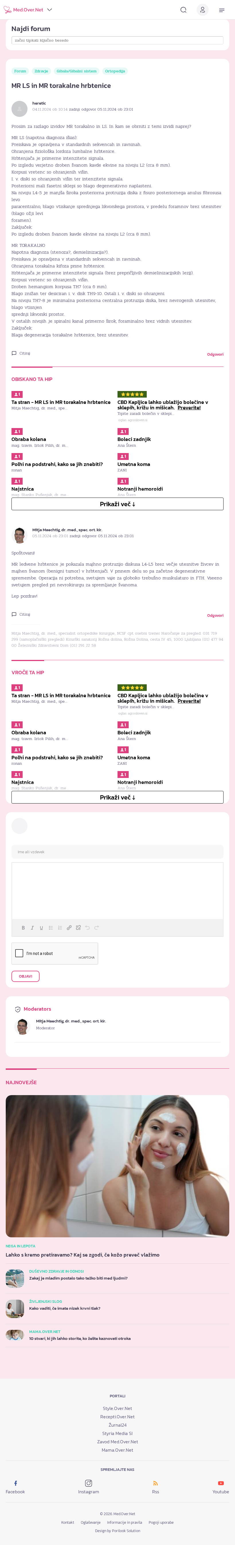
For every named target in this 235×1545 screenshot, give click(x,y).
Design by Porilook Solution (117, 1531)
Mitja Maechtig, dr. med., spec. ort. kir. (67, 529)
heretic (39, 103)
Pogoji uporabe (161, 1522)
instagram (88, 1491)
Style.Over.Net (117, 1408)
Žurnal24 (118, 1424)
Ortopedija (115, 71)
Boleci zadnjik (134, 439)
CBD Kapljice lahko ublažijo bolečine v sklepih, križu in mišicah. (162, 404)
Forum (20, 71)
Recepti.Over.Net (117, 1416)
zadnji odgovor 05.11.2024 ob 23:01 (101, 109)
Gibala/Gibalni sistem (77, 71)
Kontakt (67, 1522)
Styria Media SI (117, 1433)
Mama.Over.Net (117, 1449)
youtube (220, 1491)
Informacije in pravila (124, 1522)
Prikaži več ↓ (117, 504)
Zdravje (41, 71)
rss (155, 1491)
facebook (15, 1491)
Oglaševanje (91, 1522)
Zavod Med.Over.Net (117, 1441)
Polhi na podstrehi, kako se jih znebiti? (57, 464)
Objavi (25, 976)
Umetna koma (133, 464)
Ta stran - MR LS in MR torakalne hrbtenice (61, 402)
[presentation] (23, 927)
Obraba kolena (28, 439)
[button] (23, 927)
